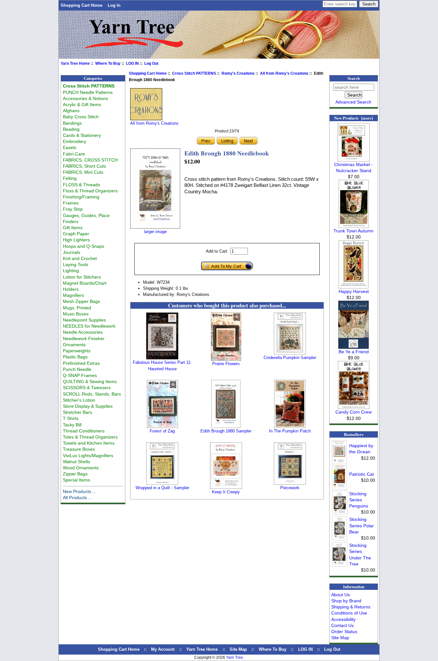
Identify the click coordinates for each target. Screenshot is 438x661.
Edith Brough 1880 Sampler (225, 431)
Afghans (71, 110)
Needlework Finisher (84, 338)
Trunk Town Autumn (353, 230)
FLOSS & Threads (81, 184)
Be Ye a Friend (354, 351)
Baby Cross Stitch (81, 116)
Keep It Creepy (226, 491)
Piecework (289, 487)
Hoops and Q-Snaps (83, 246)
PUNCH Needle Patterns (88, 92)
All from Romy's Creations (284, 73)
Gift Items (72, 227)
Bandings (72, 123)
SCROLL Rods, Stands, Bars (92, 394)
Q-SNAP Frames (80, 375)
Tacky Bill (72, 424)
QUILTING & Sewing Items (90, 381)
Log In (114, 5)
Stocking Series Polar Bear (361, 525)
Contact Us (342, 625)
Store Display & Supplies (88, 406)
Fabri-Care (74, 153)
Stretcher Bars (77, 412)
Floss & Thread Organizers (90, 190)
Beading (71, 129)
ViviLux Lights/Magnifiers (88, 455)
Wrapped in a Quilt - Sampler (162, 487)
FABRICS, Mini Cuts (83, 172)
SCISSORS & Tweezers (87, 387)
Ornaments (74, 344)
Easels (69, 147)
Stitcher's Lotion (79, 400)
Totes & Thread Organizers (90, 436)
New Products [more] (353, 118)
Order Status (344, 631)
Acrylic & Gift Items (82, 104)
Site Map (340, 637)
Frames (71, 202)
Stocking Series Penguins (358, 499)
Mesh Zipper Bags (81, 301)
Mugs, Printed (77, 307)
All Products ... (77, 497)
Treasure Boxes (79, 449)
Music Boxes (75, 313)
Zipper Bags (75, 473)
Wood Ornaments (81, 467)
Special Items (76, 479)
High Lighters (76, 239)
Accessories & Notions (85, 98)
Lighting (71, 270)
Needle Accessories (83, 332)
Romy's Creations (238, 73)
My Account (162, 649)
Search (354, 78)
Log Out (151, 63)
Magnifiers (73, 295)
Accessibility (343, 619)
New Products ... (79, 491)
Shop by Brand (346, 600)
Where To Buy (108, 63)
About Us (340, 594)
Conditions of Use (349, 612)
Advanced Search (353, 102)
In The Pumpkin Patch (290, 431)
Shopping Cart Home (81, 5)
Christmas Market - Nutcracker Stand (353, 167)
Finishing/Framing (81, 196)
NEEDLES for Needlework (89, 326)
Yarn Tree (234, 657)
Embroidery (74, 141)
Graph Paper (76, 233)
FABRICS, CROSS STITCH (90, 160)
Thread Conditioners (84, 430)
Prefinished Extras (81, 363)
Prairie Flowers (226, 363)
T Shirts (71, 418)
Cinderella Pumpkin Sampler (290, 357)
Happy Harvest (354, 291)
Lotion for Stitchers (82, 277)
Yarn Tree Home (75, 63)
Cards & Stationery (82, 135)
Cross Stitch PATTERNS (194, 73)
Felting (70, 178)
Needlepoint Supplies (84, 319)
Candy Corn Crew (353, 411)
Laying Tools (75, 264)
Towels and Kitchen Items (88, 443)
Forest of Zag (162, 431)
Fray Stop (73, 209)
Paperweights (76, 350)
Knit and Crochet (80, 258)
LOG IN (132, 63)
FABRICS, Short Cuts (84, 166)
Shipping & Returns (350, 606)
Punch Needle (77, 369)
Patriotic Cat (361, 474)
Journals (71, 252)
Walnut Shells (76, 461)
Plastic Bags (75, 356)
